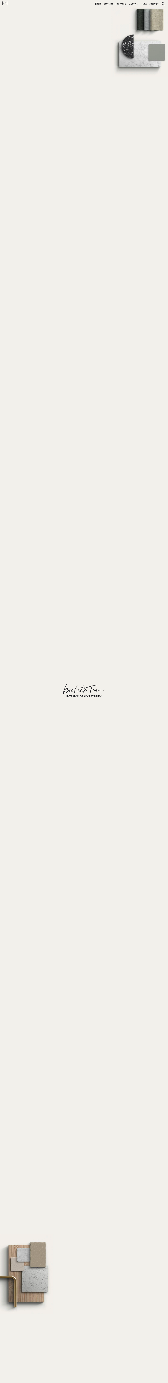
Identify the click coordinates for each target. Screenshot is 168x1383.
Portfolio (121, 4)
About (132, 4)
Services (108, 4)
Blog (144, 4)
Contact (154, 4)
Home (98, 4)
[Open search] (163, 4)
